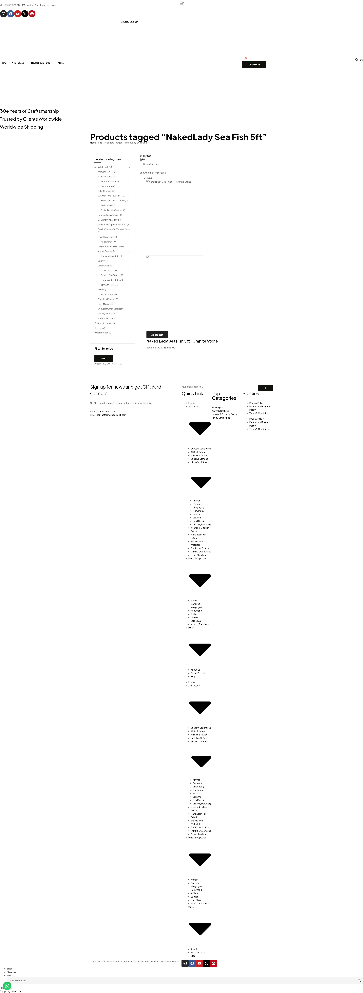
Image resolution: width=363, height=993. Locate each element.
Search (356, 980)
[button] (7, 986)
